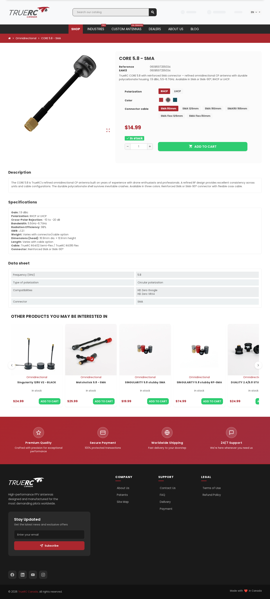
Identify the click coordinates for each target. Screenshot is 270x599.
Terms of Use (212, 488)
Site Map (123, 502)
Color (128, 100)
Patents (122, 495)
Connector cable (137, 109)
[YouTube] (33, 575)
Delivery (165, 502)
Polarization (133, 91)
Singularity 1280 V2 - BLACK (36, 382)
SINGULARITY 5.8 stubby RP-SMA (199, 382)
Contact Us (168, 488)
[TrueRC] (29, 12)
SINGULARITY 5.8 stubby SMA (145, 382)
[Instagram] (43, 575)
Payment (166, 509)
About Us (123, 488)
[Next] (258, 365)
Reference (126, 67)
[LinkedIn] (23, 575)
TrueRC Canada (28, 591)
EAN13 (123, 70)
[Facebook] (12, 575)
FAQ (162, 495)
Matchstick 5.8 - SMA (91, 382)
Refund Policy (212, 495)
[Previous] (11, 365)
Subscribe (52, 546)
